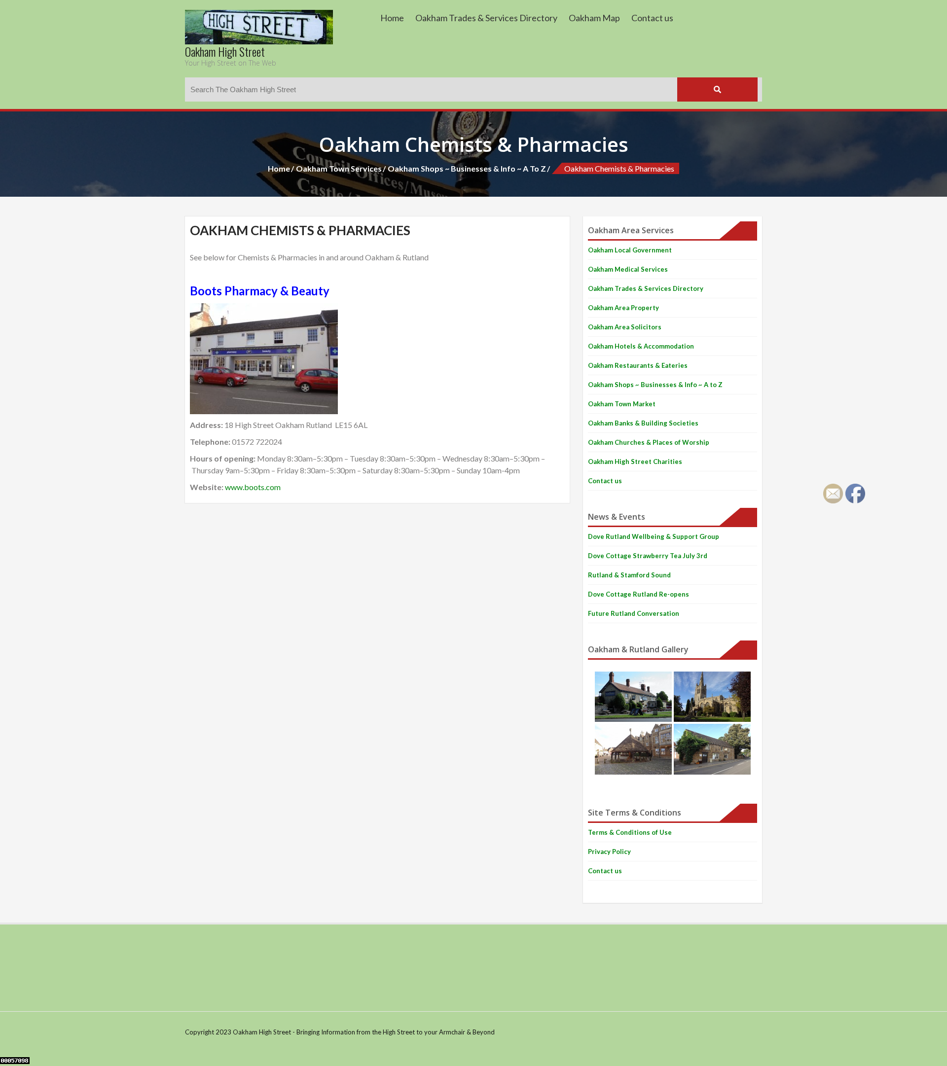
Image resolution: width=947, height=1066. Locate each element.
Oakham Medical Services (628, 269)
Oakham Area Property (623, 308)
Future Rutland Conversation (633, 613)
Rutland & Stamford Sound (629, 575)
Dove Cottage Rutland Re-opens (638, 594)
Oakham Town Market (622, 404)
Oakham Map (594, 17)
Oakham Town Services (339, 168)
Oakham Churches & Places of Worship (648, 442)
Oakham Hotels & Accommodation (641, 346)
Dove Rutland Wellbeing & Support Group (653, 536)
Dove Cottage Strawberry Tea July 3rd (647, 556)
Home (392, 17)
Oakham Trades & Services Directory (486, 17)
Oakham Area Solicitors (624, 327)
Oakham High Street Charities (635, 461)
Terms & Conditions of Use (630, 832)
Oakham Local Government (630, 250)
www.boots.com (253, 487)
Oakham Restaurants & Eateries (638, 365)
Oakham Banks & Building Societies (643, 423)
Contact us (652, 17)
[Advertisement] (364, 966)
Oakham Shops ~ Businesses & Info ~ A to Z (467, 168)
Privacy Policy (609, 851)
